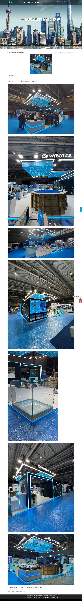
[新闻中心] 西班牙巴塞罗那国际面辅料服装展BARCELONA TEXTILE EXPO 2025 (23, 591)
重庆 (34, 597)
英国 (47, 597)
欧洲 (39, 597)
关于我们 (50, 1)
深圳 (31, 597)
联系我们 (72, 1)
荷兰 (48, 597)
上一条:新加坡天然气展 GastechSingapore (15, 587)
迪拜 (54, 597)
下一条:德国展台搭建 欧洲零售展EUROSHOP (33, 587)
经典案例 (56, 1)
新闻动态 (66, 1)
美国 (41, 597)
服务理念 (61, 1)
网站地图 (54, 595)
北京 (27, 597)
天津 (32, 597)
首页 (46, 1)
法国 (45, 597)
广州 (29, 597)
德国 (43, 597)
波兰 (53, 597)
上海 (38, 597)
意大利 (51, 597)
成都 (36, 597)
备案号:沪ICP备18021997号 (48, 595)
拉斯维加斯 (57, 597)
